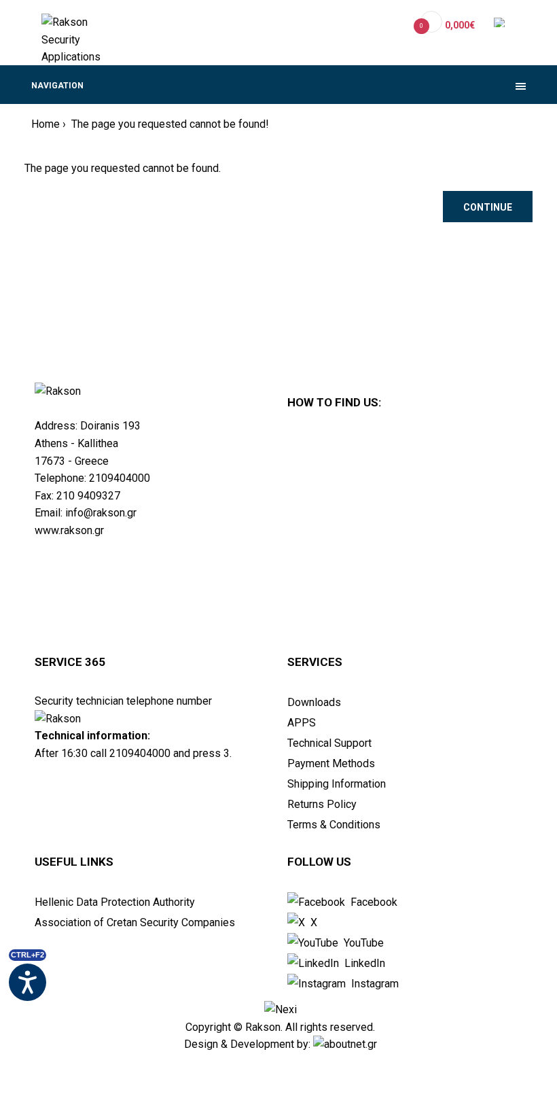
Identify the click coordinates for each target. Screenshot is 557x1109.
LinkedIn (363, 963)
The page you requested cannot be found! (169, 124)
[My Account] (393, 25)
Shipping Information (336, 783)
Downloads (314, 702)
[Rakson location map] (406, 535)
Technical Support (329, 743)
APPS (301, 722)
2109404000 (119, 478)
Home (45, 124)
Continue (487, 207)
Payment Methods (331, 763)
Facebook (372, 902)
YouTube (362, 942)
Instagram (373, 983)
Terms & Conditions (333, 824)
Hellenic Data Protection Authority (115, 902)
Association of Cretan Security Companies (135, 922)
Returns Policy (322, 804)
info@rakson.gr (101, 512)
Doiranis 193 (110, 425)
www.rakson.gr (69, 530)
